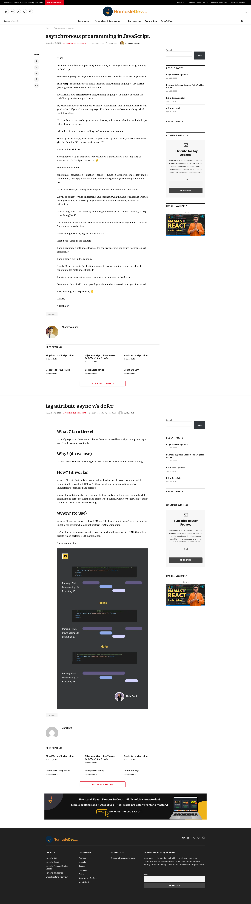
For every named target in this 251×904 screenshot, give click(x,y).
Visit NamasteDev (54, 3)
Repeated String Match (58, 370)
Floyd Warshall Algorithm (59, 355)
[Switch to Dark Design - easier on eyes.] (245, 11)
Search (169, 50)
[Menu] (246, 21)
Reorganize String (94, 370)
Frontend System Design (198, 3)
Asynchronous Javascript (74, 43)
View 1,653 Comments (102, 784)
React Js (180, 3)
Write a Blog (151, 21)
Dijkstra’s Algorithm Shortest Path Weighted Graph (100, 357)
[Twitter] (36, 67)
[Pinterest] (36, 79)
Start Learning (134, 21)
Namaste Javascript (219, 3)
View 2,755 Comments (103, 383)
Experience (83, 21)
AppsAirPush (167, 21)
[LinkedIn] (36, 73)
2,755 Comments (97, 43)
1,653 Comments (97, 413)
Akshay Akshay (134, 43)
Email (186, 179)
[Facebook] (36, 61)
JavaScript (51, 314)
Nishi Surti (130, 413)
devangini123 (53, 359)
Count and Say (131, 370)
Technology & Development (108, 21)
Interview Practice (238, 3)
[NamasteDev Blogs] (125, 11)
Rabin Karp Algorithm (135, 355)
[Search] (242, 21)
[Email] (36, 85)
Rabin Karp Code (173, 108)
